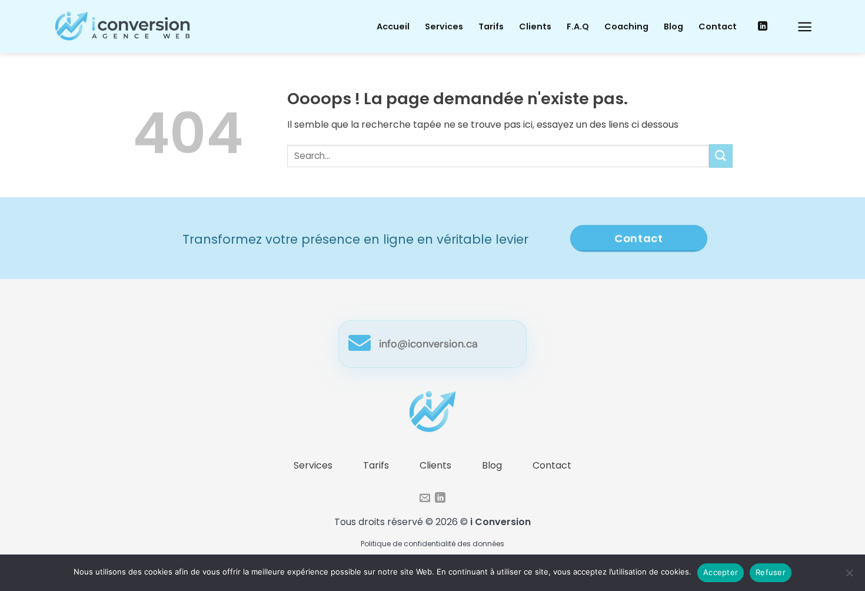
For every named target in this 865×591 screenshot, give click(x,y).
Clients (535, 26)
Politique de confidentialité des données (432, 544)
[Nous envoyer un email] (425, 498)
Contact (717, 26)
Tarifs (491, 26)
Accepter (720, 572)
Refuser (771, 572)
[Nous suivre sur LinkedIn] (762, 26)
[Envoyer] (721, 155)
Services (444, 26)
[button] (805, 26)
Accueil (393, 26)
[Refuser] (849, 576)
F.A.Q (578, 26)
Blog (673, 26)
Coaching (626, 26)
